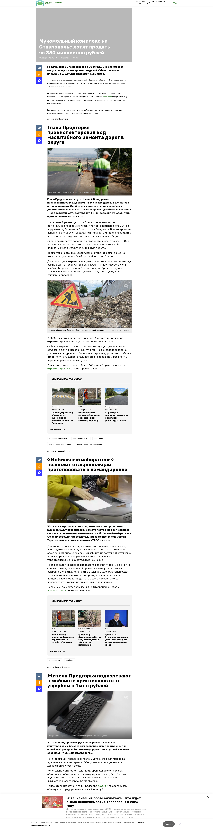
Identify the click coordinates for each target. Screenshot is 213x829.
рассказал (107, 97)
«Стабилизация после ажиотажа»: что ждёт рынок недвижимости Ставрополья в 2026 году (103, 802)
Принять (169, 824)
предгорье (99, 438)
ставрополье (54, 660)
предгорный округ (80, 438)
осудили (103, 785)
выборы (69, 660)
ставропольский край (58, 438)
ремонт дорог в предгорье (60, 444)
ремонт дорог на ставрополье (89, 444)
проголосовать (56, 590)
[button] (52, 802)
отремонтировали (58, 368)
